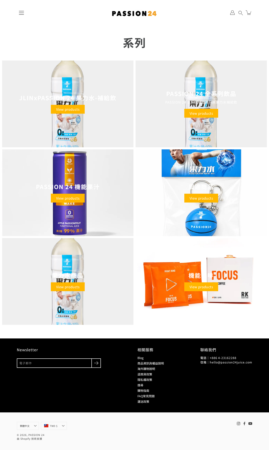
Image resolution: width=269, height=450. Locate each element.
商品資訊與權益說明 (150, 363)
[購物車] (248, 12)
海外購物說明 (146, 369)
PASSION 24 (36, 435)
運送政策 (143, 401)
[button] (240, 12)
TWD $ (53, 426)
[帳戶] (232, 12)
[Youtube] (250, 423)
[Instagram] (238, 423)
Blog (140, 358)
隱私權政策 (144, 380)
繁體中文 (24, 426)
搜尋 (140, 385)
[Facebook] (244, 423)
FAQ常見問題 (146, 396)
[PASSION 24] (134, 12)
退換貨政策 (144, 374)
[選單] (21, 12)
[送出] (96, 363)
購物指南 (143, 390)
